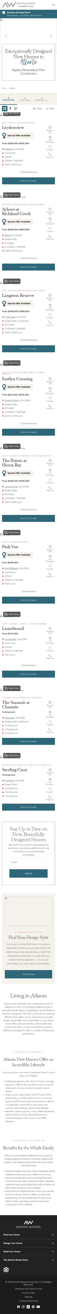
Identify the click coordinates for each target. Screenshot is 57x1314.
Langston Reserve (18, 295)
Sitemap (28, 1297)
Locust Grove (11, 487)
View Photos (14, 195)
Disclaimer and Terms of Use (28, 1289)
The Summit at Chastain (16, 705)
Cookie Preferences (28, 1301)
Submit (28, 873)
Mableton (9, 149)
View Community (28, 181)
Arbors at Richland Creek (16, 211)
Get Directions (50, 141)
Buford (8, 235)
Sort (52, 108)
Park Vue (10, 547)
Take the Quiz (28, 974)
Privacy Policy (28, 1293)
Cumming (9, 780)
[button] (6, 36)
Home (4, 88)
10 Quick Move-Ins (28, 340)
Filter (39, 108)
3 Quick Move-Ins (28, 510)
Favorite (50, 150)
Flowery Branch (12, 400)
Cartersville (10, 317)
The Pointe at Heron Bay (14, 463)
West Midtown (11, 568)
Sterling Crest (14, 770)
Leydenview (13, 127)
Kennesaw (9, 718)
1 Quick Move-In (28, 591)
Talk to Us (50, 157)
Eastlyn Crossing (17, 379)
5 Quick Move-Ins (28, 258)
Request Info (50, 131)
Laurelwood (13, 628)
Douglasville (10, 639)
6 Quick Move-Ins (28, 172)
